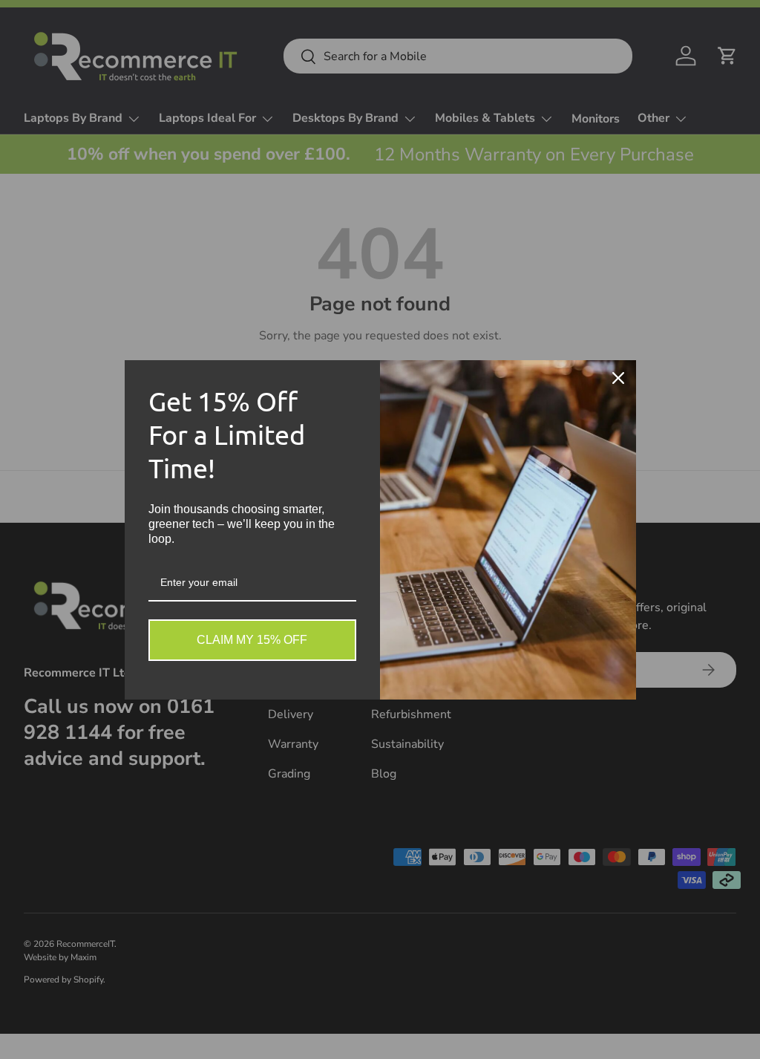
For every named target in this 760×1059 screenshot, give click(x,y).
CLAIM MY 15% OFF (252, 639)
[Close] (618, 378)
